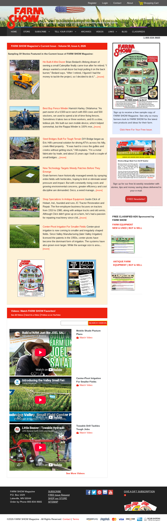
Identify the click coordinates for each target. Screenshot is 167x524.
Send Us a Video (32, 315)
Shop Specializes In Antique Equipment (63, 199)
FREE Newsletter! (136, 199)
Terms (76, 519)
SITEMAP (53, 501)
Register (92, 3)
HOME (14, 32)
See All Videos (17, 315)
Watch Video (86, 337)
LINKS (111, 32)
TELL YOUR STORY (64, 32)
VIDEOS (99, 32)
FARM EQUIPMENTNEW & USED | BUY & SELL (127, 226)
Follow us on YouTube (51, 315)
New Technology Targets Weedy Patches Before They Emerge (71, 170)
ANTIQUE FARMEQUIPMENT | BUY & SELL (127, 263)
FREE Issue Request (59, 495)
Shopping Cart (151, 3)
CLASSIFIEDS (138, 32)
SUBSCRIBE (41, 32)
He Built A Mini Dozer (54, 61)
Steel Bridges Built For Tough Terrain (62, 138)
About (130, 3)
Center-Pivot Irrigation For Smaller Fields (64, 226)
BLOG (124, 32)
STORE (26, 32)
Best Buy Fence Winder (55, 108)
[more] (100, 76)
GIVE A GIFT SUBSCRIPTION (139, 491)
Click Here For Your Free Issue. (136, 129)
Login (105, 3)
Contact (117, 3)
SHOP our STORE (57, 498)
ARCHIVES (86, 32)
